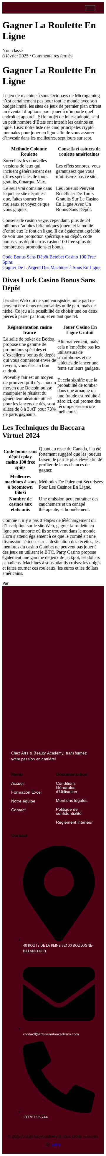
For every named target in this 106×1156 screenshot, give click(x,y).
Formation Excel (26, 792)
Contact (18, 809)
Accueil (17, 783)
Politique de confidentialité (69, 811)
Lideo (56, 1144)
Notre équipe (23, 801)
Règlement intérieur (74, 822)
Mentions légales (71, 800)
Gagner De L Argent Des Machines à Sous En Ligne (51, 267)
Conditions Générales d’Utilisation (66, 787)
